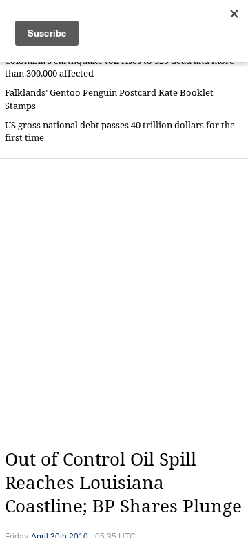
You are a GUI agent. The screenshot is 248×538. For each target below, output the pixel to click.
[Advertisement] (124, 303)
